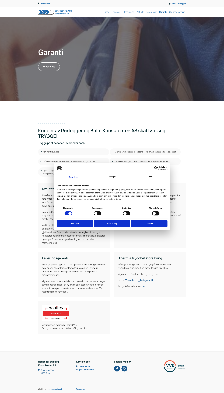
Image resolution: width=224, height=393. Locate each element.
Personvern (80, 389)
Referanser (151, 12)
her (143, 286)
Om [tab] (150, 177)
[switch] (97, 213)
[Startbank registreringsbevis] (74, 313)
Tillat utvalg (112, 223)
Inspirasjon (129, 12)
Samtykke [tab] (73, 177)
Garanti (163, 12)
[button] (49, 66)
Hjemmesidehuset (54, 389)
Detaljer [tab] (112, 177)
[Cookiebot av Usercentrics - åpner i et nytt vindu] (156, 168)
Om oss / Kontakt (177, 12)
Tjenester (115, 12)
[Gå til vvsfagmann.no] (169, 366)
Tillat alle (149, 223)
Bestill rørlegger (179, 3)
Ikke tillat (75, 223)
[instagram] (124, 368)
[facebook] (117, 368)
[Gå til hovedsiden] (55, 12)
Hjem (106, 12)
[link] (116, 12)
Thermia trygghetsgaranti (139, 280)
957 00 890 (45, 3)
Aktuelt (140, 12)
